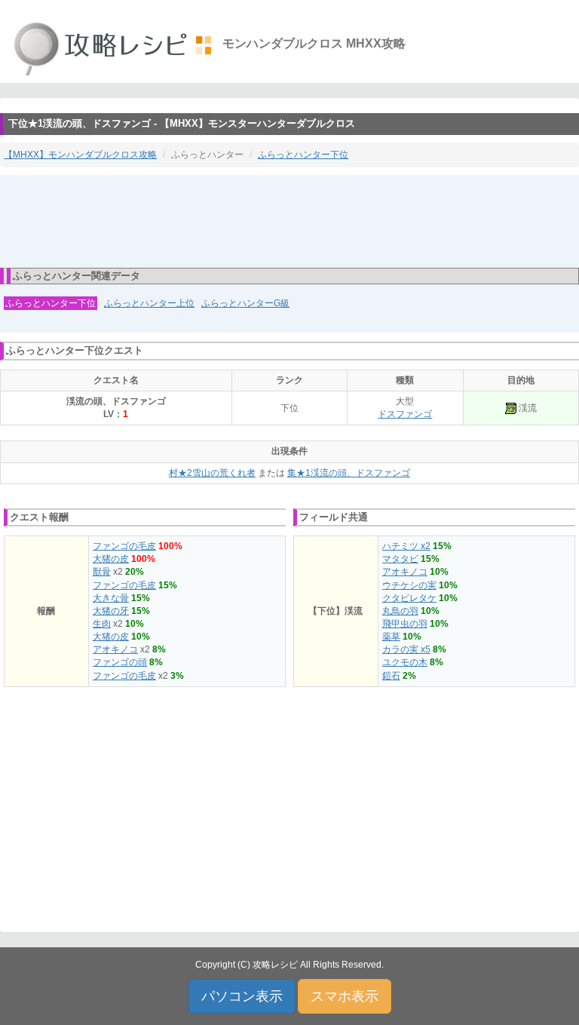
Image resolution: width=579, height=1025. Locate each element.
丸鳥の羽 (400, 611)
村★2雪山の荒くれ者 (212, 473)
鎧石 (391, 676)
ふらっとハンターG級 (245, 303)
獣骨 (102, 571)
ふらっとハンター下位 (303, 154)
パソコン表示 (242, 996)
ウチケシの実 (409, 585)
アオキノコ (115, 649)
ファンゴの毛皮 (124, 546)
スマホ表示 (344, 996)
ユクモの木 (404, 662)
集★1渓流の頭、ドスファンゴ (348, 473)
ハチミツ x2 (406, 546)
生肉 (102, 623)
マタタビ (400, 559)
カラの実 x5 (406, 649)
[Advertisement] (289, 220)
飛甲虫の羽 (404, 623)
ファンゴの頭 (120, 662)
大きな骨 (111, 598)
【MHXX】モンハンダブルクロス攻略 (80, 154)
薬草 (391, 636)
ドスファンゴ (405, 414)
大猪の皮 (111, 559)
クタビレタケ (409, 598)
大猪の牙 (111, 611)
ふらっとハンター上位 (149, 303)
